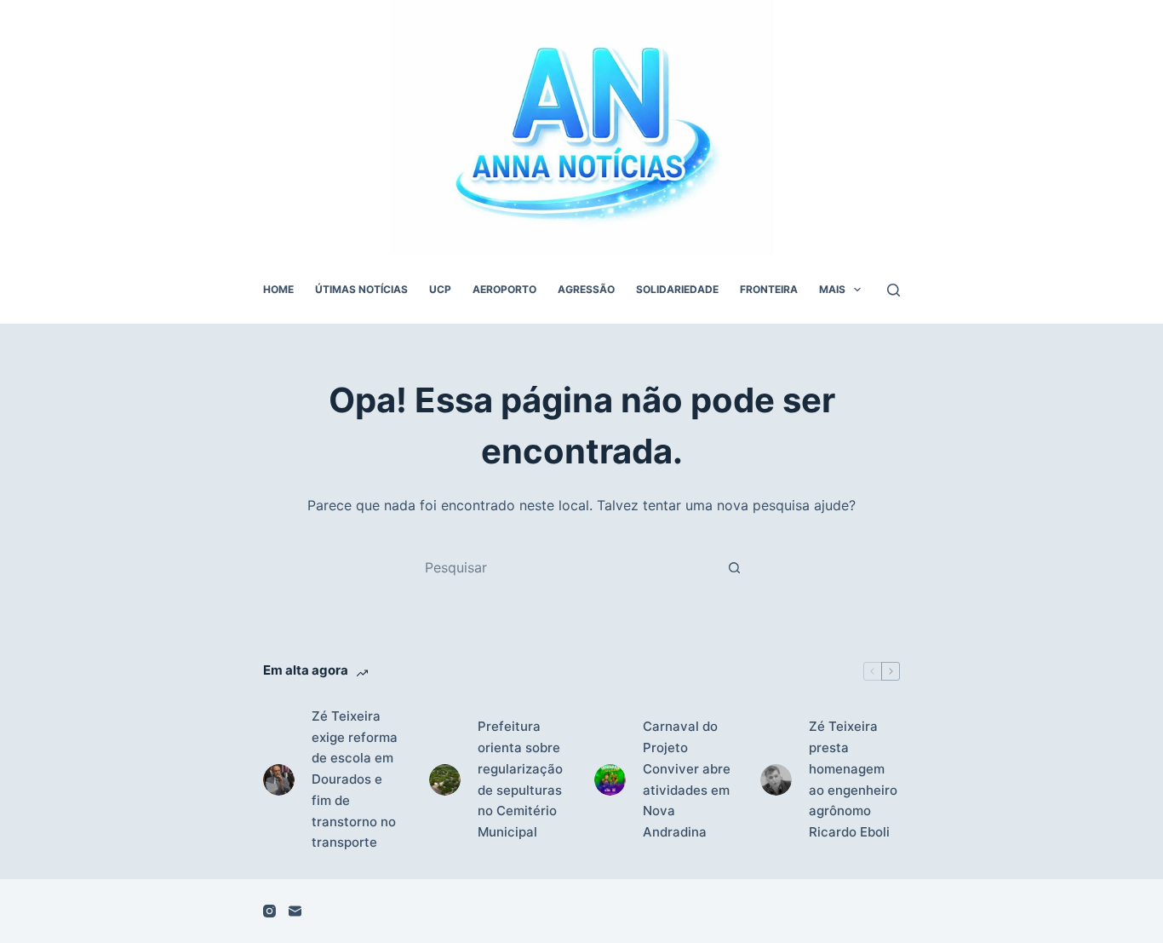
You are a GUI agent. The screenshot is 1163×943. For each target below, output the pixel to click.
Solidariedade (677, 289)
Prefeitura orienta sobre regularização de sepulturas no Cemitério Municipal (520, 779)
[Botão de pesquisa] (734, 567)
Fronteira (769, 289)
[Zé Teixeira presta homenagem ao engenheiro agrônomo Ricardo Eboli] (776, 780)
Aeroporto (504, 289)
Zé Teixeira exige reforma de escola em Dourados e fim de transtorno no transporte (355, 779)
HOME (278, 289)
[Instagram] (269, 911)
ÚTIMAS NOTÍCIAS (361, 289)
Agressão (586, 289)
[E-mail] (295, 911)
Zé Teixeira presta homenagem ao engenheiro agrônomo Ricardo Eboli (853, 779)
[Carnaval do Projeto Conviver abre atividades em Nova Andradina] (610, 780)
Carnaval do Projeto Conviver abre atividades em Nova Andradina (686, 779)
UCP (440, 289)
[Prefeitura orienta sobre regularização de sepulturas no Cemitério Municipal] (445, 780)
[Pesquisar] (893, 290)
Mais (832, 289)
